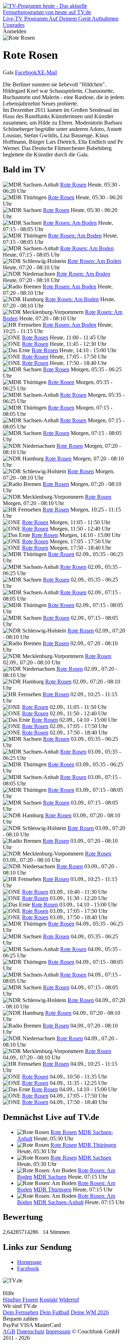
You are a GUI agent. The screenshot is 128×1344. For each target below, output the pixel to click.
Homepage (29, 1262)
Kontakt (48, 1300)
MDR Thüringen (97, 1145)
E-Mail (49, 72)
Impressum (58, 1331)
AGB (9, 1331)
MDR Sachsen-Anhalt (58, 1202)
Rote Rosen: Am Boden (70, 223)
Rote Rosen (73, 185)
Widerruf (69, 1300)
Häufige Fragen (20, 1300)
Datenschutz (30, 1331)
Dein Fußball (54, 1312)
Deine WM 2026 (90, 1312)
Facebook (26, 72)
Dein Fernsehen (20, 1312)
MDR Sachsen (94, 1158)
